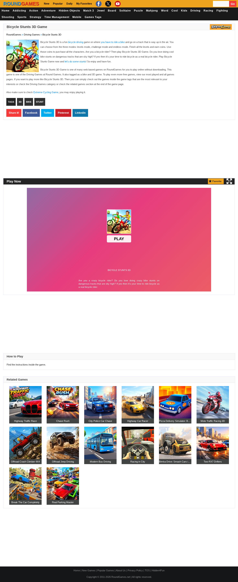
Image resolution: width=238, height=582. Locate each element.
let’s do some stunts (75, 61)
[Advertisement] (205, 63)
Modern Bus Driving (100, 461)
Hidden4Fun (158, 570)
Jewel (101, 10)
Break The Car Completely (25, 502)
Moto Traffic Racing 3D (213, 421)
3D (20, 102)
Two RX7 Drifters (213, 461)
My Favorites (84, 3)
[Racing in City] (138, 441)
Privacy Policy (135, 570)
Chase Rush (62, 421)
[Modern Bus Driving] (100, 441)
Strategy (35, 17)
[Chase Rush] (63, 400)
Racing (208, 10)
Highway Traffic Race (25, 421)
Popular (58, 3)
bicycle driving (75, 42)
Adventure (48, 10)
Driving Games (32, 34)
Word (164, 10)
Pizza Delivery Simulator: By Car (175, 421)
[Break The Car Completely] (25, 481)
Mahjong (152, 10)
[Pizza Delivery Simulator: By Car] (175, 400)
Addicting (19, 10)
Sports (22, 17)
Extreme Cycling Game (45, 92)
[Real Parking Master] (63, 481)
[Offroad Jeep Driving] (63, 441)
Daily (69, 3)
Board (112, 10)
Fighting (222, 10)
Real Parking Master (63, 502)
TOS (147, 570)
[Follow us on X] (107, 4)
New (46, 3)
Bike (28, 102)
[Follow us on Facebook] (98, 4)
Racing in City (137, 461)
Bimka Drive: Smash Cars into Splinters (175, 461)
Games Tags (93, 17)
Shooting (8, 17)
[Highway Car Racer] (138, 400)
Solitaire (125, 10)
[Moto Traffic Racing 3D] (213, 400)
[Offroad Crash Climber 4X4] (25, 441)
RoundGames (13, 34)
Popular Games (105, 570)
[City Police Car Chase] (100, 400)
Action (33, 10)
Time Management (56, 17)
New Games (88, 570)
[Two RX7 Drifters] (213, 441)
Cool (174, 10)
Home (6, 10)
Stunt (40, 102)
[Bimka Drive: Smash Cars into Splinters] (175, 441)
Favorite (216, 181)
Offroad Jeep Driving (63, 461)
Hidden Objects (69, 10)
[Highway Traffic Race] (25, 400)
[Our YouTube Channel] (117, 4)
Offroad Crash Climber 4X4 (25, 461)
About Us (121, 570)
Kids (184, 10)
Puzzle (138, 10)
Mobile (76, 17)
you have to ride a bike (113, 42)
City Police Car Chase (100, 421)
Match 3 (88, 10)
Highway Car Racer (137, 421)
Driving (195, 10)
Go (233, 4)
